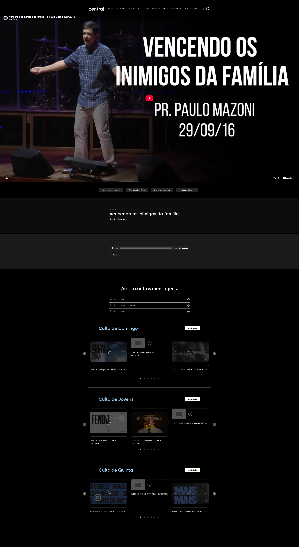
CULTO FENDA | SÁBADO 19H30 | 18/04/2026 (189, 423)
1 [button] (141, 378)
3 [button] (148, 378)
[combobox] (149, 300)
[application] (149, 248)
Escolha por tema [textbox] (117, 311)
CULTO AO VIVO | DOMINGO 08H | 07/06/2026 (108, 370)
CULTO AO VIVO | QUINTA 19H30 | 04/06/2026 (149, 494)
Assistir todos (192, 328)
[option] (108, 352)
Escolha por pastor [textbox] (118, 299)
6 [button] (158, 378)
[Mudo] (180, 248)
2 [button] (144, 378)
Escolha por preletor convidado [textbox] (123, 305)
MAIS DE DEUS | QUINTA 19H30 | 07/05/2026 (189, 511)
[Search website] (203, 9)
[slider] (185, 248)
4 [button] (151, 378)
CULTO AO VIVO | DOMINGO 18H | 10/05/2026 (190, 370)
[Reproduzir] (112, 248)
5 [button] (155, 378)
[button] (111, 190)
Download (116, 255)
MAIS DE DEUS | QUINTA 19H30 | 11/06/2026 (107, 511)
